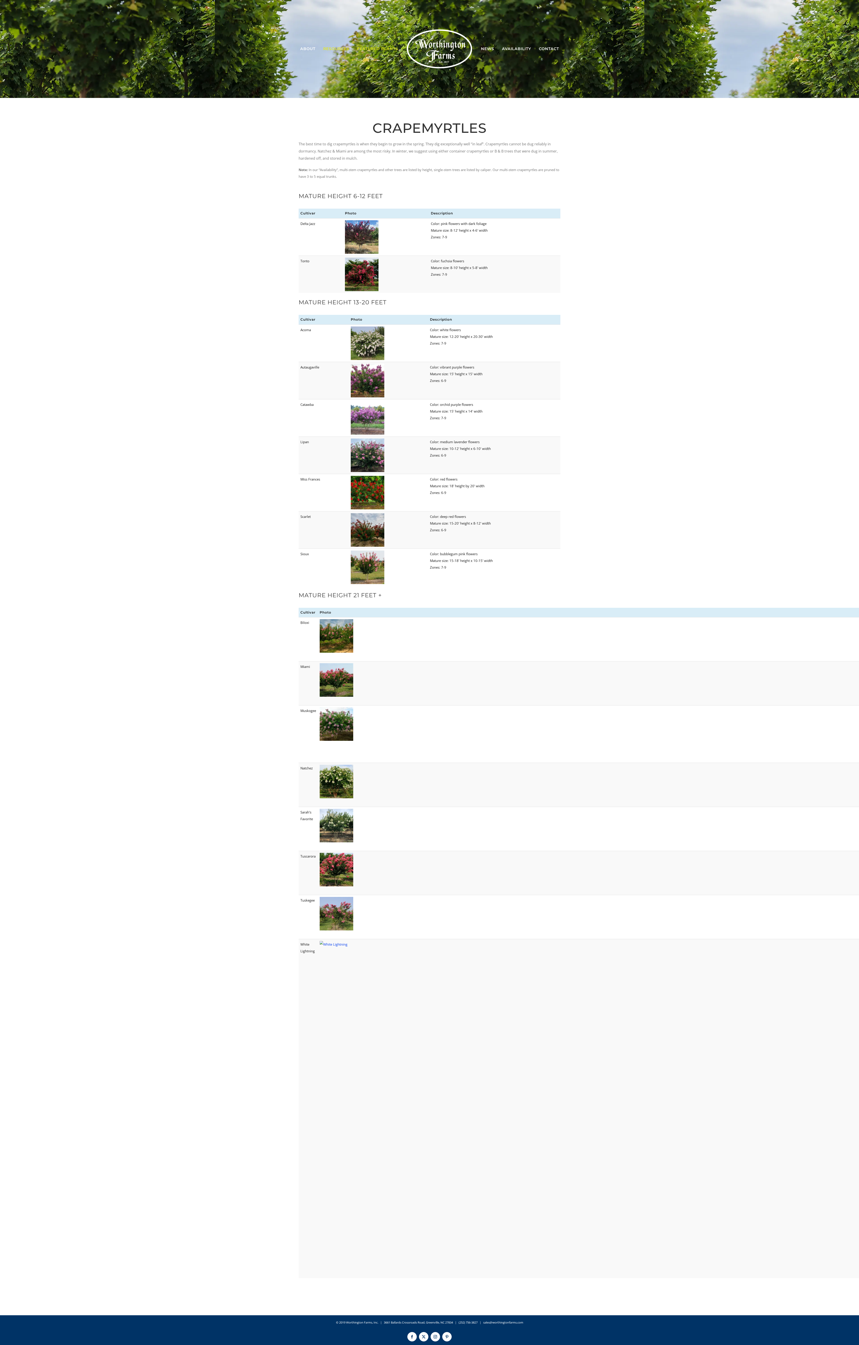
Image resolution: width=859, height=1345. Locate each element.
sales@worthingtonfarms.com (503, 1322)
